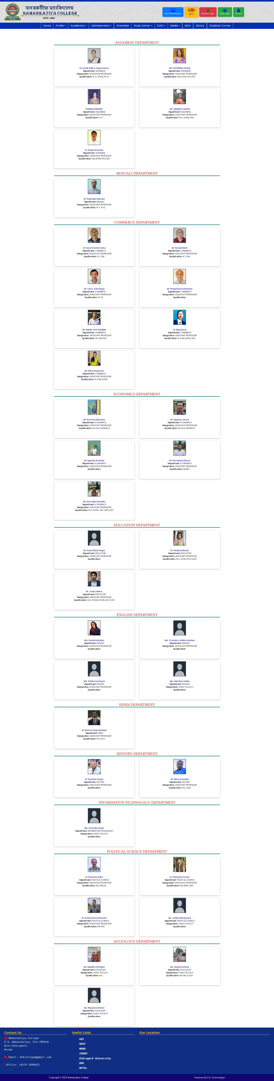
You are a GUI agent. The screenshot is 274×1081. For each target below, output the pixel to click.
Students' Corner (220, 25)
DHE (81, 1063)
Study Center (142, 25)
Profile (60, 25)
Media (174, 25)
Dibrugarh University (95, 1058)
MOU (188, 25)
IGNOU (83, 1053)
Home (47, 25)
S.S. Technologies (216, 1077)
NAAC (82, 1043)
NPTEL (83, 1068)
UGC (81, 1039)
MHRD (82, 1048)
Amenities (123, 25)
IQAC (160, 25)
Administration (100, 25)
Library (200, 25)
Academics (78, 25)
